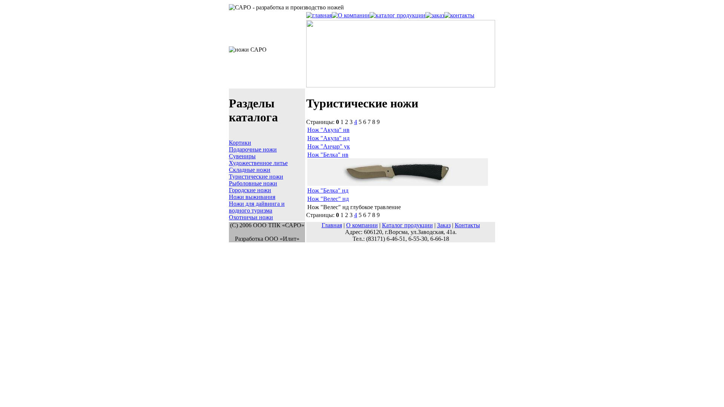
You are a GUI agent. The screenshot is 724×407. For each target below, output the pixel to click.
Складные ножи (249, 170)
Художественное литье (258, 163)
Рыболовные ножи (253, 183)
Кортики (240, 142)
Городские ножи (250, 190)
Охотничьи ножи (251, 217)
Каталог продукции (407, 225)
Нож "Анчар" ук (328, 146)
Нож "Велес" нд (328, 199)
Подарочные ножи (253, 149)
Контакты (467, 225)
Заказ (444, 225)
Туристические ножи (256, 176)
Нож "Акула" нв (328, 130)
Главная (332, 225)
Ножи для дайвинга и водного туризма (257, 207)
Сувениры (242, 156)
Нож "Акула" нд (328, 138)
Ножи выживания (252, 197)
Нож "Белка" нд (327, 190)
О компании (362, 225)
